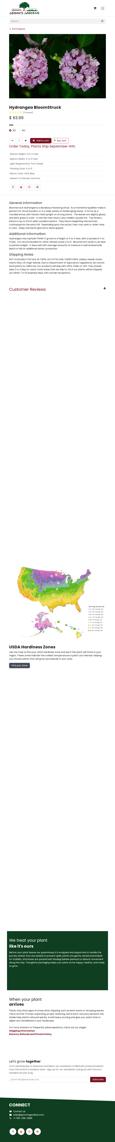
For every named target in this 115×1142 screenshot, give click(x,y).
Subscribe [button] (98, 1079)
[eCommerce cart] (95, 8)
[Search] (102, 21)
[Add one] (25, 140)
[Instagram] (29, 187)
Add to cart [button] (42, 140)
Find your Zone (19, 665)
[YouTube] (21, 187)
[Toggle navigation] (102, 8)
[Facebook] (13, 187)
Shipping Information (22, 1030)
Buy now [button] (61, 140)
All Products (18, 29)
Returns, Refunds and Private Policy (30, 1034)
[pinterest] (37, 187)
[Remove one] (12, 140)
